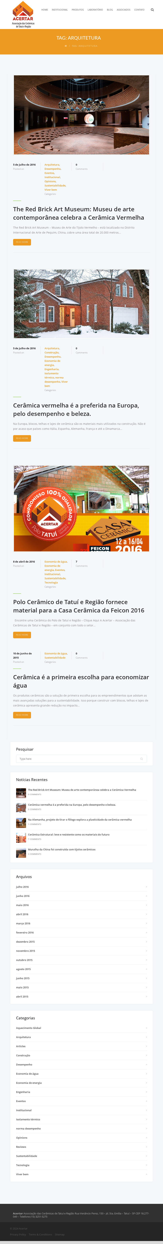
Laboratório (95, 9)
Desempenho (53, 169)
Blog (110, 9)
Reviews (21, 1147)
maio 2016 (22, 905)
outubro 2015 (24, 960)
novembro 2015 (25, 951)
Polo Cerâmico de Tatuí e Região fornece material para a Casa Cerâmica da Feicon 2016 (78, 606)
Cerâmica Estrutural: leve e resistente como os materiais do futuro (69, 834)
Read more (22, 242)
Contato (139, 9)
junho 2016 (22, 896)
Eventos (49, 173)
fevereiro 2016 (25, 932)
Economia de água (56, 561)
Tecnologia (51, 582)
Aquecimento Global (28, 1028)
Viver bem (51, 189)
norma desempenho (28, 1128)
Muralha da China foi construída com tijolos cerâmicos (61, 849)
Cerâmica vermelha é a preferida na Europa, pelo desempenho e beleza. (76, 409)
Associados (123, 9)
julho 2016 (22, 887)
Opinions (50, 181)
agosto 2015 (23, 969)
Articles (20, 1046)
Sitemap (60, 1234)
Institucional (60, 9)
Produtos (78, 9)
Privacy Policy (18, 1234)
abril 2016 (22, 914)
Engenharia (52, 369)
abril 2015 (22, 996)
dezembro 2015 (25, 941)
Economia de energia (29, 1083)
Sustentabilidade (55, 185)
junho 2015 (22, 978)
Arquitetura (52, 164)
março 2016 (23, 923)
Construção (52, 352)
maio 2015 (22, 987)
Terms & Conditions (40, 1234)
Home (44, 9)
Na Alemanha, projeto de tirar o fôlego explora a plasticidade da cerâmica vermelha (80, 819)
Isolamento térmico (28, 1119)
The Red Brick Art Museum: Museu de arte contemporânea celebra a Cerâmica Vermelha (78, 213)
